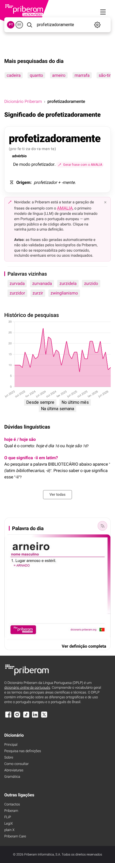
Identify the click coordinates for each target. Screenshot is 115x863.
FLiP (7, 817)
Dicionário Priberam (23, 101)
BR (19, 24)
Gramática (12, 777)
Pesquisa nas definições (22, 751)
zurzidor (17, 293)
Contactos (12, 804)
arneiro (59, 75)
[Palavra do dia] (102, 526)
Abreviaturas (13, 770)
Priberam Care (15, 836)
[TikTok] (26, 717)
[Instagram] (17, 717)
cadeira (14, 75)
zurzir (38, 293)
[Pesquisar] (29, 25)
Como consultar (16, 764)
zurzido (91, 283)
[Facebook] (8, 717)
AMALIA (65, 208)
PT (11, 24)
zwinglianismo (64, 293)
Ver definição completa (84, 646)
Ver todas (57, 495)
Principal (10, 745)
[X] (44, 717)
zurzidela (67, 283)
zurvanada (42, 283)
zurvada (17, 283)
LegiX (8, 824)
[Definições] (97, 25)
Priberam (11, 811)
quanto (36, 75)
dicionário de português (27, 688)
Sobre (8, 758)
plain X (9, 830)
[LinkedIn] (35, 717)
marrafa (82, 75)
